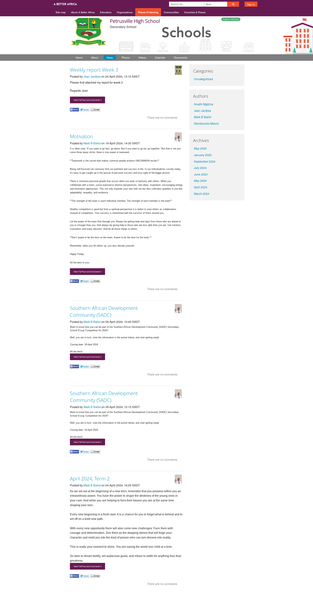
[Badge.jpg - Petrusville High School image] (88, 31)
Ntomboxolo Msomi (206, 123)
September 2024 (204, 161)
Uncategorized (203, 79)
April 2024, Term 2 (90, 478)
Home (79, 57)
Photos (126, 57)
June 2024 (201, 174)
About (94, 57)
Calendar (160, 57)
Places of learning (148, 12)
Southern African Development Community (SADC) (104, 311)
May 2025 (200, 148)
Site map (61, 12)
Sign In (251, 4)
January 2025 (203, 155)
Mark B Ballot (92, 143)
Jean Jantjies (92, 76)
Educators (105, 12)
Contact (214, 599)
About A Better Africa (83, 12)
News (110, 57)
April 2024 (200, 187)
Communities (171, 12)
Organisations (125, 12)
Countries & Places (195, 12)
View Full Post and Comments (87, 99)
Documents (180, 57)
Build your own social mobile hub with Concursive (157, 607)
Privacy (239, 599)
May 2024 (200, 181)
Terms (227, 599)
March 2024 (201, 194)
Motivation (81, 136)
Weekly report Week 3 (94, 69)
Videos (142, 57)
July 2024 (200, 168)
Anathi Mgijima (203, 104)
